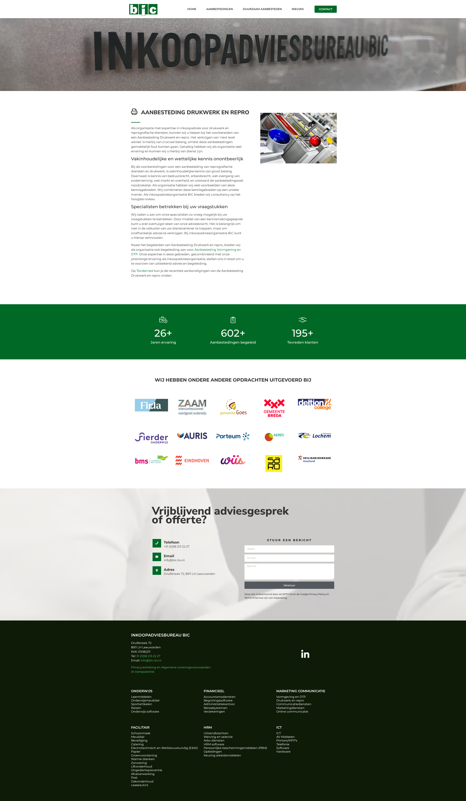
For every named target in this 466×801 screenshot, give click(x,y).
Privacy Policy (317, 594)
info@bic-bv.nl (151, 660)
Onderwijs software (145, 711)
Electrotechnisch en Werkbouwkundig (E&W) (164, 748)
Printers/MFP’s (286, 740)
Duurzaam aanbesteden (262, 9)
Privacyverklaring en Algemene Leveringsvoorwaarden (171, 667)
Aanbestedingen (219, 9)
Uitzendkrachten (216, 733)
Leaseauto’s (139, 785)
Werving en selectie (218, 737)
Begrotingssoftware (218, 700)
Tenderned (145, 271)
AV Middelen (285, 737)
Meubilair (138, 737)
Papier (135, 751)
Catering (137, 744)
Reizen (136, 708)
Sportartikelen (141, 704)
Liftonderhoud (141, 766)
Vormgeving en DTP (291, 697)
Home (191, 9)
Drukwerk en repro (290, 700)
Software (282, 748)
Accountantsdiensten (220, 697)
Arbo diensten (214, 740)
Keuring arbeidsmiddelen (222, 755)
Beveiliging (139, 740)
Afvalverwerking (143, 774)
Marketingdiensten (290, 708)
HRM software (214, 744)
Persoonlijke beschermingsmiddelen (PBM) (235, 748)
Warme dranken (143, 759)
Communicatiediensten (293, 704)
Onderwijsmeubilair (145, 700)
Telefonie (282, 744)
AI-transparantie (142, 671)
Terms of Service (253, 597)
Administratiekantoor (219, 704)
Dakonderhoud (142, 781)
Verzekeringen (214, 711)
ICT (278, 733)
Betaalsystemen (216, 708)
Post (134, 777)
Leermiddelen (141, 697)
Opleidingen (213, 751)
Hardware (283, 751)
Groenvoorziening (144, 755)
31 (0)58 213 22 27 (148, 656)
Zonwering (139, 763)
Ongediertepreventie (146, 770)
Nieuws (298, 9)
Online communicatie (292, 711)
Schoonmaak (140, 733)
